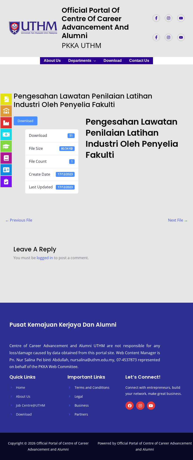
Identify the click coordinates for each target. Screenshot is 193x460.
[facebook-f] (158, 18)
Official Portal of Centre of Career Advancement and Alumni (95, 23)
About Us (52, 61)
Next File (178, 220)
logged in (45, 257)
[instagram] (170, 18)
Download (113, 61)
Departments (79, 61)
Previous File (18, 220)
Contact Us (139, 61)
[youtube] (181, 18)
